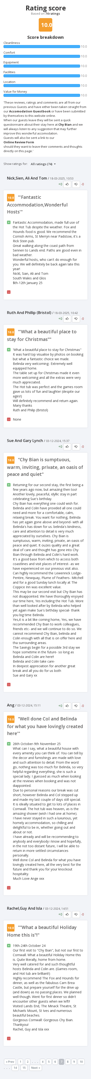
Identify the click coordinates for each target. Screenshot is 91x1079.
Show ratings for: (16, 164)
